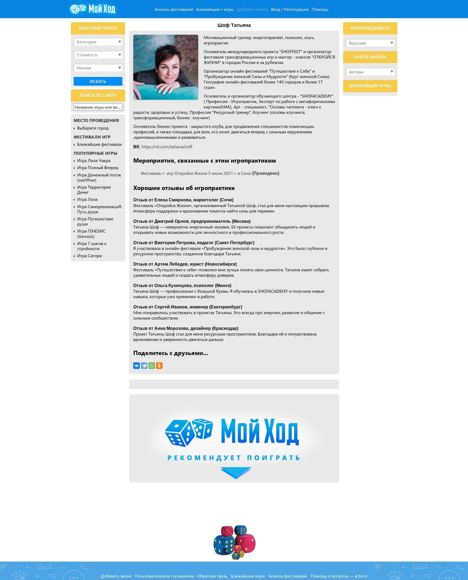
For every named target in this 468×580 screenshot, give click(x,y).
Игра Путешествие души (95, 221)
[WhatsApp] (151, 365)
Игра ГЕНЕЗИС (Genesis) (91, 233)
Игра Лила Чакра (93, 160)
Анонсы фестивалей (174, 9)
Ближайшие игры (248, 576)
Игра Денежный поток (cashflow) (99, 177)
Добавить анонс (252, 9)
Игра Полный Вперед (97, 167)
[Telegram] (144, 365)
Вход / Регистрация (289, 9)
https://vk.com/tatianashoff (167, 146)
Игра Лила (87, 199)
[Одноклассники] (159, 365)
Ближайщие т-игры (214, 9)
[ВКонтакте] (136, 365)
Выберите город (93, 127)
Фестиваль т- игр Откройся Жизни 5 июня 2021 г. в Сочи (210, 173)
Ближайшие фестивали (99, 144)
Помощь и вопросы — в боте (339, 576)
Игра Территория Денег (94, 189)
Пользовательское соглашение (164, 576)
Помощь (320, 9)
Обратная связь (212, 576)
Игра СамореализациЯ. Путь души (99, 209)
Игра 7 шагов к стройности (91, 246)
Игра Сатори (89, 255)
